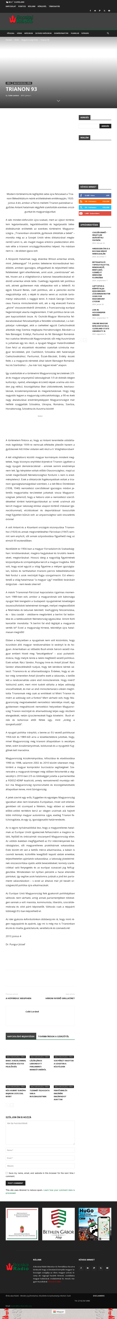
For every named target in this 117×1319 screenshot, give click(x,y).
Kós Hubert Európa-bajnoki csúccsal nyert (16, 1093)
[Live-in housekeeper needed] (84, 313)
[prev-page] (7, 1105)
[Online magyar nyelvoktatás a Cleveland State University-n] (84, 326)
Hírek (19, 33)
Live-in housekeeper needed (98, 312)
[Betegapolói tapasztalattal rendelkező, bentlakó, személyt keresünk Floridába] (84, 265)
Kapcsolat (11, 6)
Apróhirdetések (89, 224)
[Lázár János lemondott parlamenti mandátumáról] (40, 1051)
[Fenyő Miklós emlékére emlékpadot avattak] (64, 1081)
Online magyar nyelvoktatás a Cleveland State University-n (100, 327)
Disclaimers (98, 1296)
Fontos (22, 6)
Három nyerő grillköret (60, 998)
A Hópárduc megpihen (18, 998)
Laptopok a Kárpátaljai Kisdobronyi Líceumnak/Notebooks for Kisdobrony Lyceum (101, 294)
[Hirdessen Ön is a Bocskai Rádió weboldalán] (84, 251)
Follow (106, 201)
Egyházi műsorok (43, 33)
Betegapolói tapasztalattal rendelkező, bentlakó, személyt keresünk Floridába (100, 270)
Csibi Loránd (13, 95)
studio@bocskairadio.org (21, 1306)
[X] (104, 11)
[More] (102, 981)
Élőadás (85, 33)
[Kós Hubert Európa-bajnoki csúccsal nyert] (16, 1081)
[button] (107, 33)
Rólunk (31, 6)
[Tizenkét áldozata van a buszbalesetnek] (40, 1081)
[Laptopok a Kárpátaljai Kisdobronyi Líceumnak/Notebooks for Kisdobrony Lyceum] (84, 289)
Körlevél (42, 6)
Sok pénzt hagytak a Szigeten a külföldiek (64, 1063)
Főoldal (10, 33)
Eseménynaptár (61, 33)
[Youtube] (109, 11)
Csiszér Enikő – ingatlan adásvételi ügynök (99, 236)
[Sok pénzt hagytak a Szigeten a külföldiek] (64, 1051)
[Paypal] (100, 11)
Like (107, 195)
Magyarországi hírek (29, 40)
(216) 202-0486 (84, 1301)
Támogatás (54, 6)
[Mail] (95, 11)
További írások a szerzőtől (53, 1036)
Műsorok (28, 33)
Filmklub (75, 33)
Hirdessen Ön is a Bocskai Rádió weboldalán (101, 251)
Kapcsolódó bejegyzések (21, 1036)
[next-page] (12, 1105)
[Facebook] (90, 11)
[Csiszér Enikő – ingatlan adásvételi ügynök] (84, 235)
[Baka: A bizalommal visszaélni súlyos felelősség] (16, 1051)
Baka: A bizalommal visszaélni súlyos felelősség (16, 1063)
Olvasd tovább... (55, 1281)
